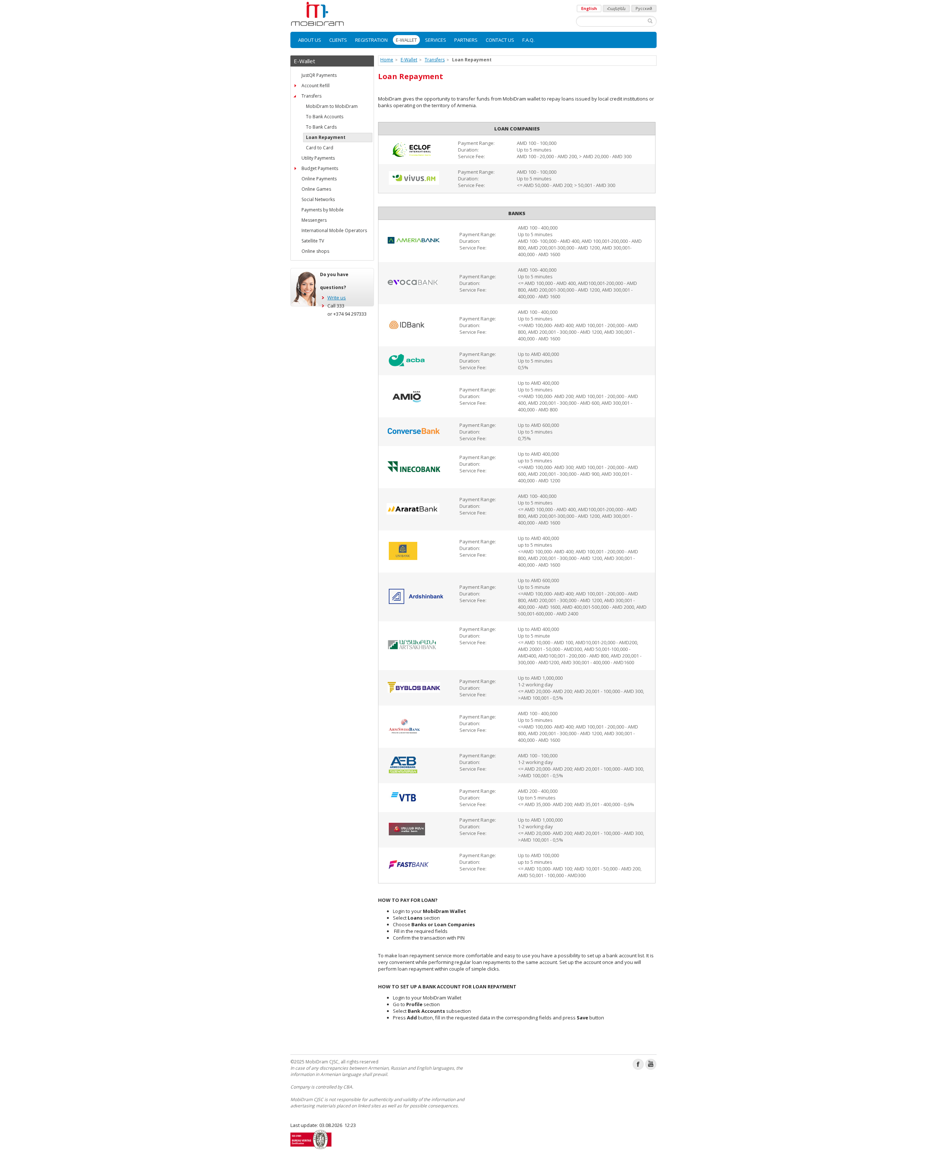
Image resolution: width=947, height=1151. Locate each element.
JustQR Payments (319, 75)
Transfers (311, 96)
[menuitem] (309, 40)
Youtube (651, 1064)
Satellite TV (312, 241)
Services (435, 40)
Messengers (314, 220)
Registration (371, 40)
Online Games (316, 189)
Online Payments (319, 179)
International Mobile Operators (334, 230)
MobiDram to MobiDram (332, 106)
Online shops (315, 251)
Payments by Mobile (322, 210)
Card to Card (319, 148)
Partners (466, 40)
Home (386, 60)
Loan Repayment (326, 137)
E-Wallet (406, 40)
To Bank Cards (321, 127)
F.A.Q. (528, 40)
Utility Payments (318, 158)
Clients (338, 40)
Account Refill (315, 85)
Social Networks (318, 199)
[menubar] (473, 40)
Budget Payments (319, 168)
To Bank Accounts (324, 116)
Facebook (638, 1064)
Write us (336, 297)
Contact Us (500, 40)
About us (309, 40)
